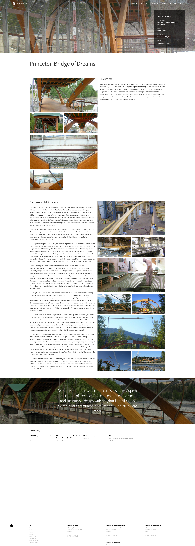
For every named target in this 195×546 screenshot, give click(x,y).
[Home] (20, 3)
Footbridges (156, 3)
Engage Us (173, 3)
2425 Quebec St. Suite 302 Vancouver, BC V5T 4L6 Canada (114, 529)
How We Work (33, 536)
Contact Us (32, 538)
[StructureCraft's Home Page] (11, 525)
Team (140, 3)
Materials (32, 530)
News (31, 534)
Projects (134, 3)
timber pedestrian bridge (138, 87)
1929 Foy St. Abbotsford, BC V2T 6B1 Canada (74, 529)
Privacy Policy (33, 540)
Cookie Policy (33, 542)
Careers (164, 3)
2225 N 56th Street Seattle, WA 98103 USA (151, 529)
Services (147, 3)
